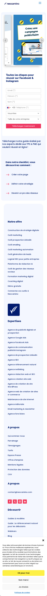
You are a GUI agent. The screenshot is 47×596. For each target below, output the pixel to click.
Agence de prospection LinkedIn (22, 355)
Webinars (12, 531)
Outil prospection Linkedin (19, 240)
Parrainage (13, 441)
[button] (43, 540)
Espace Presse (14, 455)
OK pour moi (23, 573)
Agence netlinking (16, 369)
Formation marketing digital (20, 276)
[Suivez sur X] (15, 501)
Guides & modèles (16, 518)
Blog (10, 536)
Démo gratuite (14, 286)
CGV (10, 474)
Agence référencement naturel (22, 364)
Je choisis (23, 587)
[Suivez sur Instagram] (20, 501)
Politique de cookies (22, 592)
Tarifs (10, 450)
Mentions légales (15, 464)
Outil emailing (14, 244)
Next (41, 40)
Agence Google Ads (17, 337)
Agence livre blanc (16, 414)
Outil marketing (15, 235)
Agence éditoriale (16, 404)
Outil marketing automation (20, 249)
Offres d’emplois (15, 460)
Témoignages (14, 445)
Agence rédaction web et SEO (21, 374)
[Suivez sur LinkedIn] (25, 501)
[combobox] (10, 108)
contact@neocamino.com (20, 492)
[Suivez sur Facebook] (10, 501)
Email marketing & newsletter (21, 409)
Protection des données (19, 469)
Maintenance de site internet (21, 399)
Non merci (23, 580)
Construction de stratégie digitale (23, 230)
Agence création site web (19, 379)
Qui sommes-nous (16, 436)
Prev (5, 40)
